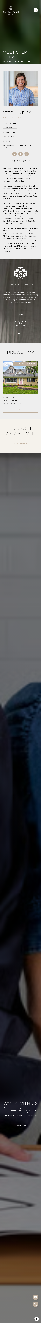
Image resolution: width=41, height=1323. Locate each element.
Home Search (20, 444)
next (23, 323)
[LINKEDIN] (26, 154)
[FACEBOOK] (20, 154)
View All (20, 334)
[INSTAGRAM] (14, 154)
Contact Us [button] (20, 1125)
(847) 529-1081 (9, 136)
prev (17, 323)
